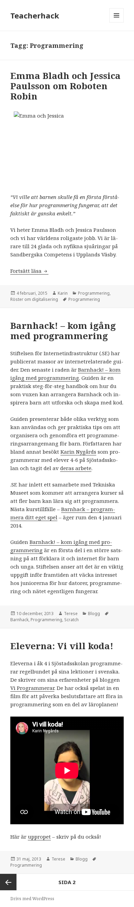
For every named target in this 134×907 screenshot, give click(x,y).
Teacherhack (34, 15)
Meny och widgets (117, 22)
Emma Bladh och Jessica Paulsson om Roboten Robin (65, 85)
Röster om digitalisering (34, 299)
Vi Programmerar (32, 687)
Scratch (71, 620)
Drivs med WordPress (32, 899)
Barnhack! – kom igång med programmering (63, 330)
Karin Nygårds (78, 451)
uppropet (39, 836)
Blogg (94, 613)
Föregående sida (8, 882)
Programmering (94, 293)
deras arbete (75, 468)
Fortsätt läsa (29, 270)
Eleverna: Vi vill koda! (61, 646)
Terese (71, 613)
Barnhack (19, 620)
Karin (63, 293)
